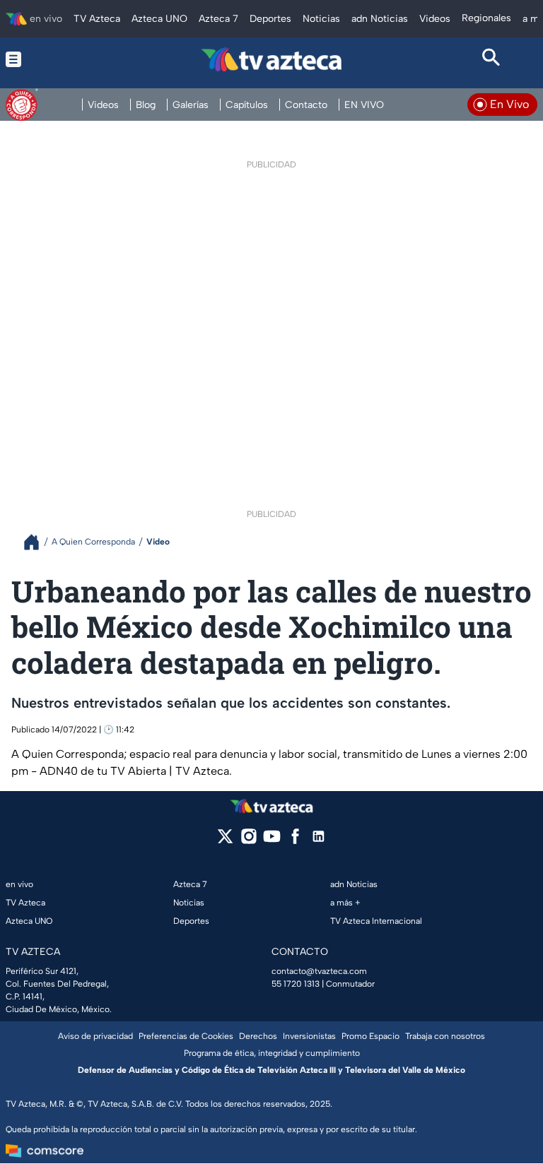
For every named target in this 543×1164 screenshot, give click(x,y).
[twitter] (225, 841)
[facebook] (295, 841)
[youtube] (272, 841)
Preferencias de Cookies (186, 1036)
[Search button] (491, 59)
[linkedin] (318, 841)
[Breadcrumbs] (37, 542)
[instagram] (248, 841)
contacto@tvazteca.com (319, 971)
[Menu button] (52, 59)
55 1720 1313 (296, 984)
